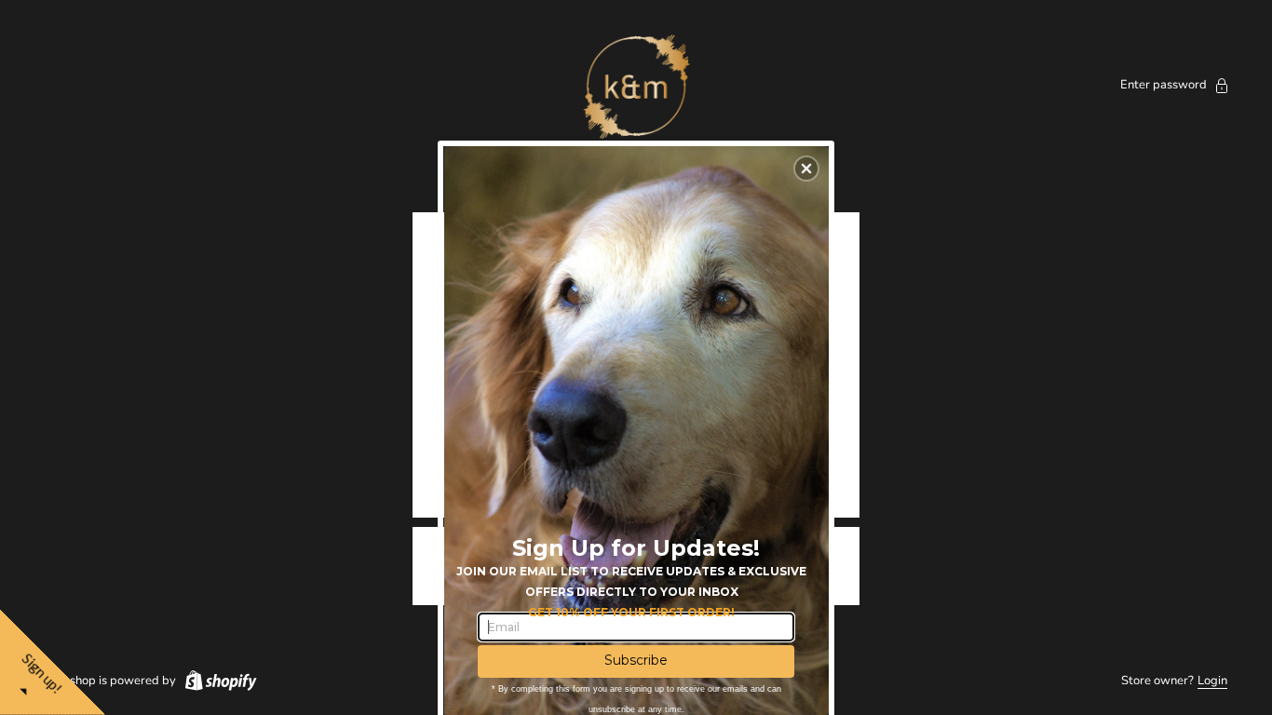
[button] (806, 168)
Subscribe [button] (636, 660)
